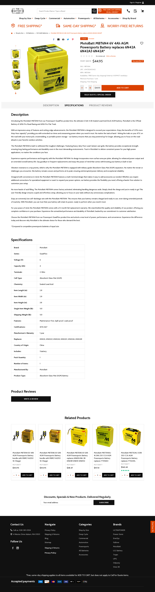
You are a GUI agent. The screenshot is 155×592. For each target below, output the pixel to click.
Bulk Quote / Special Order (98, 95)
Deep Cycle (40, 18)
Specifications (74, 105)
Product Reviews (100, 105)
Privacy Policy (50, 530)
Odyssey (116, 563)
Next (15, 93)
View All (116, 567)
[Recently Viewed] (135, 11)
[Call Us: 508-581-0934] (128, 11)
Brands (117, 524)
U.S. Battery (117, 550)
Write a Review (111, 56)
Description (51, 105)
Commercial (54, 18)
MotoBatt (91, 38)
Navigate (50, 524)
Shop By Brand (129, 18)
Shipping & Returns (52, 534)
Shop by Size (25, 18)
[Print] (63, 39)
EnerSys (116, 538)
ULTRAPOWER (119, 530)
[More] (32, 18)
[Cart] (142, 11)
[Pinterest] (73, 39)
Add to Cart (123, 88)
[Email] (58, 39)
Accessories (113, 18)
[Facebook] (54, 39)
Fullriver (116, 542)
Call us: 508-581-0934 (22, 530)
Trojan (115, 555)
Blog (46, 538)
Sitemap (48, 542)
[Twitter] (68, 39)
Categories (85, 524)
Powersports (84, 18)
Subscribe (104, 502)
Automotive (69, 18)
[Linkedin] (17, 548)
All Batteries (99, 18)
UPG (115, 559)
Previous (15, 46)
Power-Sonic (118, 534)
